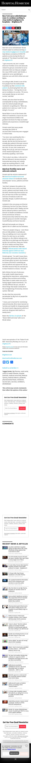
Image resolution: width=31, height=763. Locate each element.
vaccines (14, 382)
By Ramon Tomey (18, 620)
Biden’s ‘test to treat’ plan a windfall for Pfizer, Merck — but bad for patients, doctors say (18, 648)
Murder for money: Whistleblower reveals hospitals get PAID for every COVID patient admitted (18, 711)
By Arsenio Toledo (18, 561)
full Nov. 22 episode (15, 316)
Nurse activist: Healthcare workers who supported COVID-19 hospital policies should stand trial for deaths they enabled (17, 599)
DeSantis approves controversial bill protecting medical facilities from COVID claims (17, 676)
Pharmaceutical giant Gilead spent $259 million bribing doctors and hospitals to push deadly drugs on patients (17, 608)
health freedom (13, 373)
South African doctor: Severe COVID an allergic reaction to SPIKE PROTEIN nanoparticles (18, 702)
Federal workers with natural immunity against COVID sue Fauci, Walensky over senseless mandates (14, 251)
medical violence (13, 377)
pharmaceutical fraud (9, 380)
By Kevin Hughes (18, 570)
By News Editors (18, 652)
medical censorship (15, 375)
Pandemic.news (9, 346)
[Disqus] (15, 447)
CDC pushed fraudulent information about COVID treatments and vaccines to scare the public (18, 581)
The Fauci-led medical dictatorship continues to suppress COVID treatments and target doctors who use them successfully (18, 658)
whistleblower (6, 384)
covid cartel (24, 371)
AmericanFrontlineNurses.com (12, 358)
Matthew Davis (13, 25)
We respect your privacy (23, 736)
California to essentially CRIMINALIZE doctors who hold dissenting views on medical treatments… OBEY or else (17, 667)
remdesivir (20, 380)
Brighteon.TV (8, 60)
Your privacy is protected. (9, 413)
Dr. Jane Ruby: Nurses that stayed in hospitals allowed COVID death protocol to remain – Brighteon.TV (18, 566)
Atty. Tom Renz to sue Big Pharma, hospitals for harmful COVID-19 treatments (17, 589)
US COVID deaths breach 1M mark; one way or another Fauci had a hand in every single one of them (18, 558)
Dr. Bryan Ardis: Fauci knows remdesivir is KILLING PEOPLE (16, 574)
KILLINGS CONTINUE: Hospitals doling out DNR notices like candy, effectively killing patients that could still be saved (17, 549)
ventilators (20, 382)
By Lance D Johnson (19, 662)
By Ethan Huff (17, 612)
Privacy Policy (11, 749)
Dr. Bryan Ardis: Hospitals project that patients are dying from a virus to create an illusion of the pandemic (18, 694)
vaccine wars (6, 382)
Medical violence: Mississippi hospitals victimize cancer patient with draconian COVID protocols (17, 617)
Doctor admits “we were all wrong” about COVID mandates (18, 641)
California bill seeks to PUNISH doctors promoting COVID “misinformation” (17, 684)
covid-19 (5, 373)
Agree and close (14, 753)
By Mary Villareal (18, 553)
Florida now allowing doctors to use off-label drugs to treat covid (18, 634)
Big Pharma (16, 371)
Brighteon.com (7, 355)
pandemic (22, 377)
